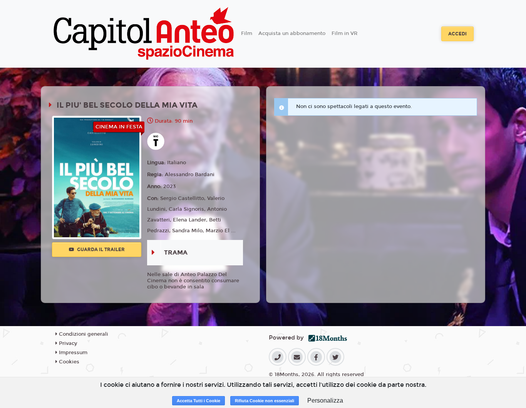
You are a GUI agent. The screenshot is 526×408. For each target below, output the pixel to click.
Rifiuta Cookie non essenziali (264, 400)
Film (246, 33)
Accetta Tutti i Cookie (198, 400)
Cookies (68, 362)
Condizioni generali (82, 334)
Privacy (67, 343)
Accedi (457, 34)
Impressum (72, 353)
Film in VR (344, 33)
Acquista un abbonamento (291, 33)
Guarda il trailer (100, 249)
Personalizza (325, 400)
